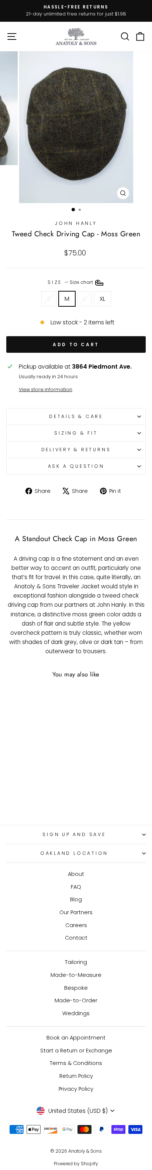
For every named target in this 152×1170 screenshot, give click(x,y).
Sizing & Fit (75, 433)
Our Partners (76, 912)
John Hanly (76, 223)
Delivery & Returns (76, 449)
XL (102, 299)
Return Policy (76, 1076)
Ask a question (76, 466)
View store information (45, 389)
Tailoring (76, 962)
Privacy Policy (76, 1089)
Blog (76, 899)
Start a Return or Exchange (76, 1050)
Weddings (76, 1013)
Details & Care (76, 416)
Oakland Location (74, 853)
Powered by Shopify (76, 1163)
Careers (76, 925)
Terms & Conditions (76, 1063)
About (76, 874)
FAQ (76, 887)
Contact (76, 937)
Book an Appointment (76, 1037)
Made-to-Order (76, 1000)
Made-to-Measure (76, 975)
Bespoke (76, 988)
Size (71, 282)
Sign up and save (74, 834)
